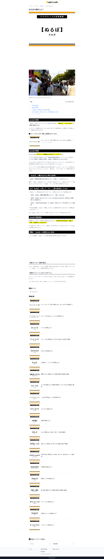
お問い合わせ (56, 549)
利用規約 (43, 551)
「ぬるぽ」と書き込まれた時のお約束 (41, 109)
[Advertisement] (52, 57)
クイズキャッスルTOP (33, 6)
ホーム (30, 549)
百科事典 (41, 6)
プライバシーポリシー (46, 554)
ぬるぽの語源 (35, 107)
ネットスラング (33, 291)
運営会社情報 (44, 549)
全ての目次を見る (69, 101)
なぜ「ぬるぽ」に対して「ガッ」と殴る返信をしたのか (45, 111)
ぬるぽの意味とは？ (49, 6)
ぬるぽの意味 (35, 105)
